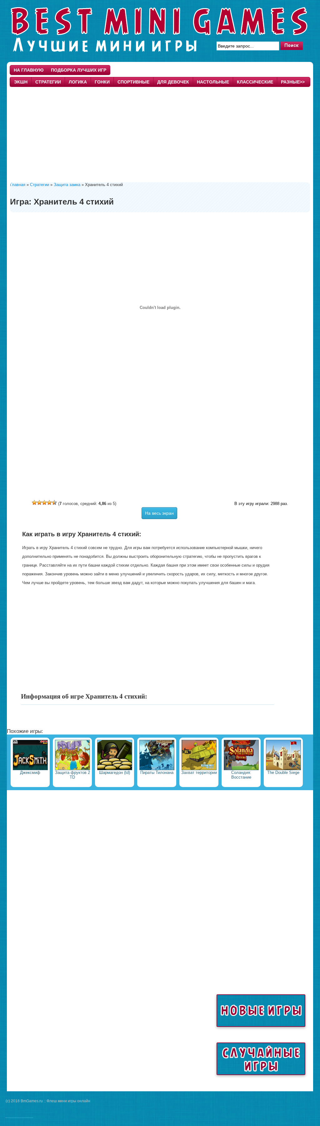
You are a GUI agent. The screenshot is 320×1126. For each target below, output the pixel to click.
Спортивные (133, 81)
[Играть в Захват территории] (199, 768)
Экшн (21, 81)
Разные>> (293, 81)
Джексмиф (30, 772)
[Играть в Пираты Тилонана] (156, 768)
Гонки (102, 81)
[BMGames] (160, 54)
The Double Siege (283, 772)
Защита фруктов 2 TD (72, 775)
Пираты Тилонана (156, 772)
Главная (17, 184)
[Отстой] (34, 502)
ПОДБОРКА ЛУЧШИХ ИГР (78, 70)
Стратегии (48, 81)
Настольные (213, 81)
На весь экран (159, 513)
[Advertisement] (160, 134)
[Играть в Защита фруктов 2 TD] (72, 768)
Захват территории (199, 772)
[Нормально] (44, 502)
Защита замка (67, 184)
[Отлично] (54, 502)
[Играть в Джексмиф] (30, 768)
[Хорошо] (49, 502)
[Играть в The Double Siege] (283, 768)
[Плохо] (39, 502)
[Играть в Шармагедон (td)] (114, 768)
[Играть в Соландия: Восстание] (241, 768)
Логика (78, 81)
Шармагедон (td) (114, 772)
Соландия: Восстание (241, 775)
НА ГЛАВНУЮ (28, 70)
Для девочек (173, 81)
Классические (255, 81)
